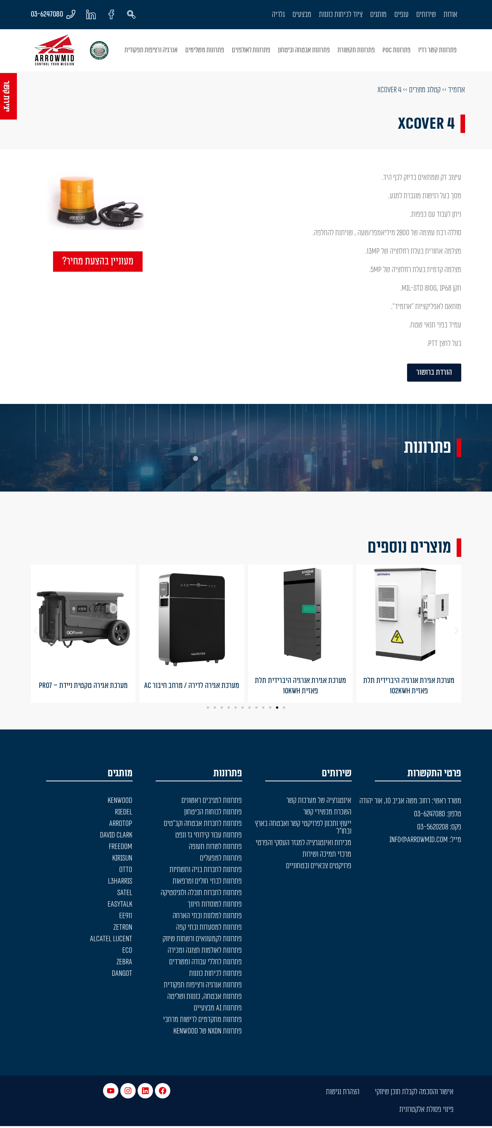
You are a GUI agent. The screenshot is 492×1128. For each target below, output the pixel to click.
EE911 (125, 915)
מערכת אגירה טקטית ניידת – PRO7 (83, 685)
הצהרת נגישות (342, 1091)
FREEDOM (120, 846)
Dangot (122, 973)
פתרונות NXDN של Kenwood (207, 1031)
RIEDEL (123, 812)
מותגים (378, 14)
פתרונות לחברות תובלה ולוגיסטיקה (201, 892)
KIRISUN (122, 858)
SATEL (124, 892)
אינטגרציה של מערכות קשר (318, 800)
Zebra (124, 962)
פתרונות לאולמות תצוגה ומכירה (205, 950)
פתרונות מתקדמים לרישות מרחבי (202, 1019)
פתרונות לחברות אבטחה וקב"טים (203, 823)
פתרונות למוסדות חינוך (215, 904)
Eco (127, 950)
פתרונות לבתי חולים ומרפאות (207, 881)
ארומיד (456, 90)
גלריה (278, 14)
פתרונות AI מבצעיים (218, 1008)
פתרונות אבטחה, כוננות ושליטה (204, 996)
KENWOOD (120, 800)
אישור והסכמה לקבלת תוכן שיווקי (414, 1091)
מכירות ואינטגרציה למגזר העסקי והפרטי (303, 842)
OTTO (125, 869)
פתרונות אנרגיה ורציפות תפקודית (203, 985)
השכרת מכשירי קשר (327, 812)
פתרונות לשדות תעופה (215, 846)
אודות (450, 14)
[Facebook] (162, 1090)
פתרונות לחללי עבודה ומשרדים (205, 962)
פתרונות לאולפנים (251, 50)
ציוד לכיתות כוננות (340, 14)
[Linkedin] (145, 1090)
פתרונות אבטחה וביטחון (304, 50)
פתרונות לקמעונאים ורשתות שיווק (202, 939)
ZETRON (122, 927)
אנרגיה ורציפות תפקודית (151, 50)
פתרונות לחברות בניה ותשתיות (206, 869)
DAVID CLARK (116, 835)
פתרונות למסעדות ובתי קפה (209, 927)
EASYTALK (120, 904)
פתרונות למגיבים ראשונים (211, 800)
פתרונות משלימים (204, 50)
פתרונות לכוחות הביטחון (213, 812)
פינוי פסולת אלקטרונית (426, 1109)
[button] (35, 631)
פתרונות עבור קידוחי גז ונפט (208, 835)
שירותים (426, 14)
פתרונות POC (396, 50)
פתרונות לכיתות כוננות (215, 973)
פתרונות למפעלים (221, 858)
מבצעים (302, 14)
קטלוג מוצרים (424, 90)
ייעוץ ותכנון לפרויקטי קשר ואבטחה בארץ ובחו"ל (303, 827)
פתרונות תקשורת (356, 50)
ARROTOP (120, 823)
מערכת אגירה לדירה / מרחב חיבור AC (191, 685)
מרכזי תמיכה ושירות (327, 854)
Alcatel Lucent (111, 939)
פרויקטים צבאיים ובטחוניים (318, 866)
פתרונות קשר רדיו (437, 50)
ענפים (401, 14)
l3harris (120, 881)
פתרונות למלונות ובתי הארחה (207, 915)
